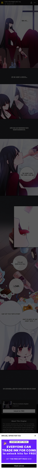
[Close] (35, 435)
